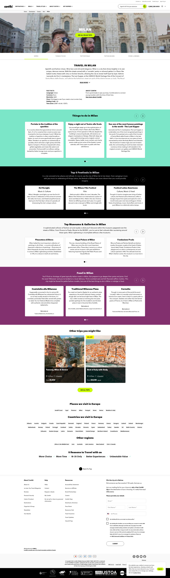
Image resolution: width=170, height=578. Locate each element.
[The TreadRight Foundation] (43, 573)
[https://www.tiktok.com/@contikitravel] (138, 556)
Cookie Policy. (137, 573)
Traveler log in (155, 1)
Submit (115, 544)
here (55, 99)
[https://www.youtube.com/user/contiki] (141, 556)
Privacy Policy (130, 536)
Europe (39, 11)
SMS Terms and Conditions (118, 536)
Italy (44, 11)
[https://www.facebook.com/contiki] (144, 556)
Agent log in (163, 1)
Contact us (138, 1)
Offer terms (110, 492)
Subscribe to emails (146, 1)
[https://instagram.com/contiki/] (134, 556)
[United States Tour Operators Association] (104, 573)
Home (25, 11)
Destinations (32, 11)
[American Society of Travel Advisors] (123, 573)
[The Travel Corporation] (51, 573)
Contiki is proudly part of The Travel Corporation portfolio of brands (40, 550)
